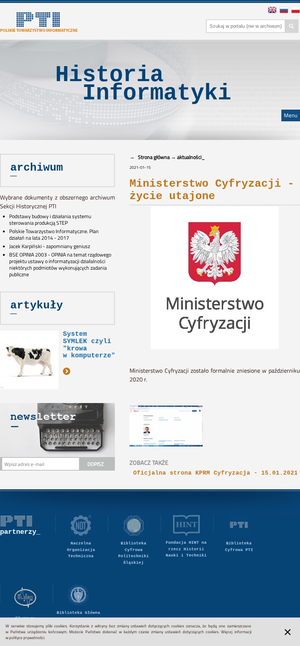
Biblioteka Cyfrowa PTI (239, 546)
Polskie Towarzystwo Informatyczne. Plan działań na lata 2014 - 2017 (54, 234)
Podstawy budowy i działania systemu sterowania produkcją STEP (50, 219)
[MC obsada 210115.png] (170, 410)
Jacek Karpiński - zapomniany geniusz (49, 246)
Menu (290, 115)
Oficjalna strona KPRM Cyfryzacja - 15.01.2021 (215, 473)
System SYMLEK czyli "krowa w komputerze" (89, 344)
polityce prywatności (26, 638)
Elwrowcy (25, 618)
